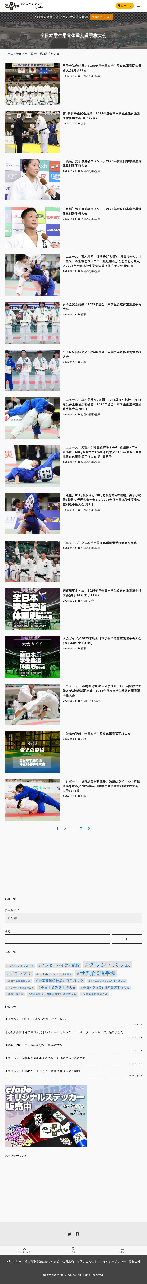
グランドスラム (110, 964)
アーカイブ (12, 910)
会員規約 (68, 1261)
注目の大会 (87, 600)
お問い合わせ (85, 1261)
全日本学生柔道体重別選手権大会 (107, 981)
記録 (83, 739)
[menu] (139, 5)
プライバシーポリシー (111, 1261)
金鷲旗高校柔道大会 (95, 994)
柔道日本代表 (15, 994)
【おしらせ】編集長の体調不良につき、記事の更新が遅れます (45, 1058)
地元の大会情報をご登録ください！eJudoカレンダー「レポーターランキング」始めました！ (65, 1032)
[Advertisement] (73, 864)
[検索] (127, 939)
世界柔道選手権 (97, 973)
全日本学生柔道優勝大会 (20, 988)
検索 (7, 931)
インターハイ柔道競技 (60, 965)
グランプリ (20, 973)
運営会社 (134, 1261)
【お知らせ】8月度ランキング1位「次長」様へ (35, 1019)
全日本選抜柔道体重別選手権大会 (106, 987)
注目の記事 (87, 75)
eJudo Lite (14, 1261)
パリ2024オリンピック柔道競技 (55, 974)
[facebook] (77, 1234)
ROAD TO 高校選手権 (20, 965)
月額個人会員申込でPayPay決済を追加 (61, 17)
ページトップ (24, 1252)
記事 (97, 75)
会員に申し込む (101, 16)
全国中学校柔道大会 (19, 981)
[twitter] (69, 1234)
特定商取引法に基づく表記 (42, 1261)
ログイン (126, 5)
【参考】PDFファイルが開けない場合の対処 (33, 1045)
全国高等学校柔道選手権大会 (61, 981)
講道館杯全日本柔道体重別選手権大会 (53, 994)
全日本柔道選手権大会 (58, 987)
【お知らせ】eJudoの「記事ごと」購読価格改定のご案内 (42, 1071)
